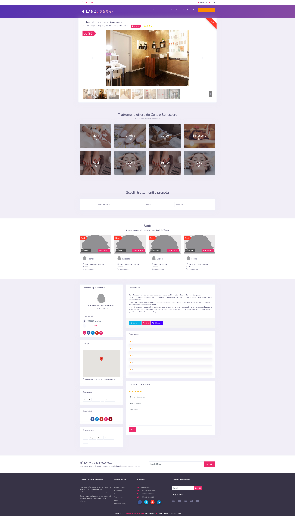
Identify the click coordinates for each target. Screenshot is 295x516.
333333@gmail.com (95, 321)
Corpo (100, 438)
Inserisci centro (119, 487)
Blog (194, 10)
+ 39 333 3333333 (147, 494)
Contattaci (118, 491)
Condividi (136, 323)
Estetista (86, 250)
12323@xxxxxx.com (148, 491)
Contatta (136, 26)
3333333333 (92, 326)
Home (146, 10)
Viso (85, 442)
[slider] (170, 391)
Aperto (119, 26)
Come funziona (158, 10)
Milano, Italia (145, 487)
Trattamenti (173, 10)
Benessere (110, 400)
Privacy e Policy (120, 504)
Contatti (186, 10)
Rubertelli (87, 400)
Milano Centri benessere (135, 513)
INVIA (132, 430)
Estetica (96, 400)
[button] (92, 58)
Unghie (92, 438)
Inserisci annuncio (207, 10)
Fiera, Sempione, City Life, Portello (98, 26)
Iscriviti (209, 464)
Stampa (158, 323)
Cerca (116, 494)
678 (147, 323)
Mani (85, 438)
